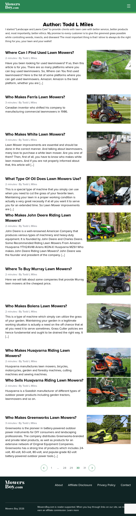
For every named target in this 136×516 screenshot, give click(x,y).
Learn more (73, 510)
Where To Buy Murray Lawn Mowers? (38, 269)
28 (64, 468)
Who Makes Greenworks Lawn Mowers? (40, 418)
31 (84, 468)
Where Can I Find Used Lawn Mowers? (39, 53)
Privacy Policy (106, 485)
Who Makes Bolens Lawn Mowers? (36, 306)
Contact (126, 485)
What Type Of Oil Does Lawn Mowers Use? (43, 179)
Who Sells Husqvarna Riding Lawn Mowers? (44, 380)
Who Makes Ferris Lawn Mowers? (35, 97)
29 (71, 468)
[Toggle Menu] (129, 6)
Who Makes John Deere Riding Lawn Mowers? (38, 217)
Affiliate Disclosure (80, 485)
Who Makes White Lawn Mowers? (35, 134)
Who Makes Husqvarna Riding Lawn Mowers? (37, 353)
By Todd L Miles (28, 58)
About (59, 485)
